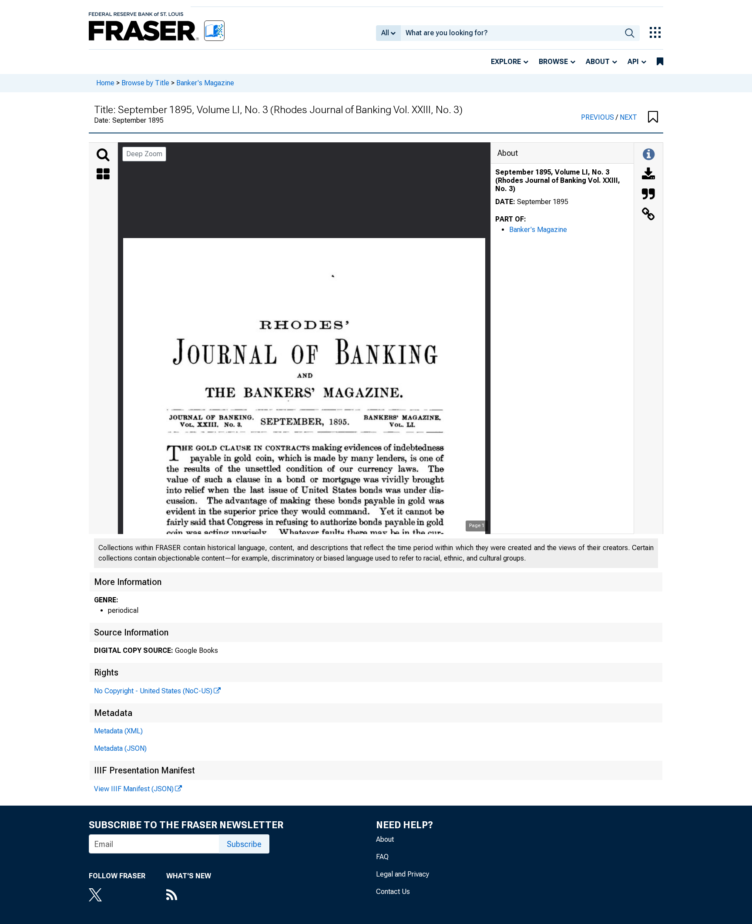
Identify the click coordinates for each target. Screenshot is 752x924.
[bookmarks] (660, 62)
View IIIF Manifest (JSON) (134, 789)
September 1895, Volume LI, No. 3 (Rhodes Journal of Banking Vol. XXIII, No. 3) (557, 180)
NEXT (628, 117)
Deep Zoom (144, 154)
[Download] (648, 175)
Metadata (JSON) (120, 748)
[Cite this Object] (648, 195)
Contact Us (393, 891)
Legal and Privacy (402, 874)
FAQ (382, 857)
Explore (506, 61)
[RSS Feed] (188, 895)
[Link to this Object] (648, 215)
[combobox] (510, 33)
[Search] (103, 155)
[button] (653, 117)
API (633, 61)
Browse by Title (145, 83)
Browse (553, 61)
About (598, 61)
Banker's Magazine (205, 83)
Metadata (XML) (118, 731)
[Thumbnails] (103, 175)
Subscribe (244, 844)
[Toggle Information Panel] (648, 155)
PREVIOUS (598, 117)
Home (105, 83)
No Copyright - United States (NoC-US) (153, 691)
